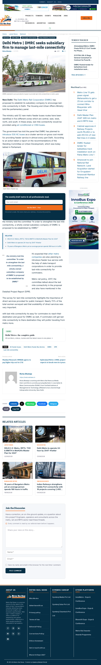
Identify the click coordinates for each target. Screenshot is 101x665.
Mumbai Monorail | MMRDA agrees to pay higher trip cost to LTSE (16, 361)
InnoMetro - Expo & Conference (83, 599)
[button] (49, 28)
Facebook (42, 404)
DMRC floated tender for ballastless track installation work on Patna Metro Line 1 (86, 149)
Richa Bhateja (6, 51)
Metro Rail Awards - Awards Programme (83, 633)
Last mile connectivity (11, 350)
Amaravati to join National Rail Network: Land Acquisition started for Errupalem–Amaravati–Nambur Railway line (86, 169)
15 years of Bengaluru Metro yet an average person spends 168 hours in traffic (34, 246)
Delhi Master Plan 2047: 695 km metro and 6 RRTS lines (86, 118)
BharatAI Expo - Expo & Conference (85, 621)
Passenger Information (29, 37)
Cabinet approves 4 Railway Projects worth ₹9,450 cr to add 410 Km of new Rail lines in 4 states (86, 132)
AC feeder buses (15, 347)
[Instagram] (13, 628)
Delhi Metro (15, 37)
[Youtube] (91, 2)
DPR (55, 347)
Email (6, 409)
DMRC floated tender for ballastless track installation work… (83, 67)
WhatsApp (30, 404)
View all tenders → (78, 75)
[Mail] (8, 634)
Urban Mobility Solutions (47, 37)
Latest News (13, 34)
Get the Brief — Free (34, 207)
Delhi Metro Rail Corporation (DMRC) (35, 100)
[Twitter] (87, 2)
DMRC (49, 347)
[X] (13, 634)
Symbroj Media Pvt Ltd (61, 597)
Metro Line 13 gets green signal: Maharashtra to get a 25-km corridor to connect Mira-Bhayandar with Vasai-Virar (86, 101)
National (23, 34)
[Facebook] (95, 2)
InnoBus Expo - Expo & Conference (84, 610)
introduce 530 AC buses (13, 134)
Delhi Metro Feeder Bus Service (34, 347)
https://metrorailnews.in (27, 377)
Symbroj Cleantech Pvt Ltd (61, 614)
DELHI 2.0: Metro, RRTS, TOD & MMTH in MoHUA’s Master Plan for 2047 (32, 239)
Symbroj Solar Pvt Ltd (61, 604)
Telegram (53, 404)
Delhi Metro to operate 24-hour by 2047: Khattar (24, 243)
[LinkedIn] (83, 2)
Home (4, 34)
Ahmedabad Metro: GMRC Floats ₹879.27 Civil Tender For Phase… (85, 48)
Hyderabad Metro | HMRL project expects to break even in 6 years (52, 361)
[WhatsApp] (19, 634)
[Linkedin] (19, 628)
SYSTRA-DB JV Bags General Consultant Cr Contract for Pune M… (83, 57)
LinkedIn (14, 404)
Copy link (16, 409)
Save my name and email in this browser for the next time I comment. (34, 565)
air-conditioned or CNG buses (31, 125)
